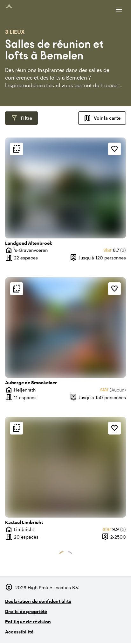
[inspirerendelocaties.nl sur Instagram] (85, 629)
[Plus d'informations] (16, 149)
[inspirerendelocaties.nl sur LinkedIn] (120, 629)
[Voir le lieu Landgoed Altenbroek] (65, 188)
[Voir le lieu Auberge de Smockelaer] (65, 327)
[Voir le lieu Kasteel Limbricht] (65, 467)
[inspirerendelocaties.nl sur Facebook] (102, 629)
